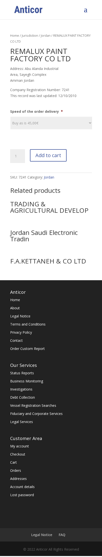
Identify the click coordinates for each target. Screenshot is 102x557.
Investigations (21, 389)
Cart (13, 462)
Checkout (17, 454)
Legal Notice (20, 316)
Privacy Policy (21, 332)
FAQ (62, 534)
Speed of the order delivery (36, 111)
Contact (16, 340)
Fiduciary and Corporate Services (36, 413)
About (15, 308)
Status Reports (22, 373)
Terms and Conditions (28, 324)
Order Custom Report (27, 348)
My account (19, 446)
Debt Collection (22, 397)
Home (14, 35)
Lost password (22, 494)
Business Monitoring (26, 381)
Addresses (18, 478)
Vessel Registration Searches (33, 405)
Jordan (46, 35)
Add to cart (48, 155)
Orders (15, 470)
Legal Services (21, 421)
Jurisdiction (30, 35)
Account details (22, 486)
